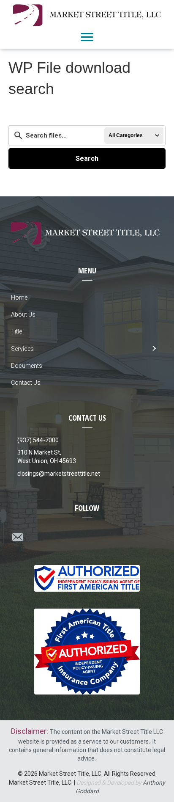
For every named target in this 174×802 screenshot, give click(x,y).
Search (87, 158)
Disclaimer (28, 731)
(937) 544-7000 (38, 440)
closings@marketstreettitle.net (58, 473)
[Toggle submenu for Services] (153, 348)
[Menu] (87, 37)
